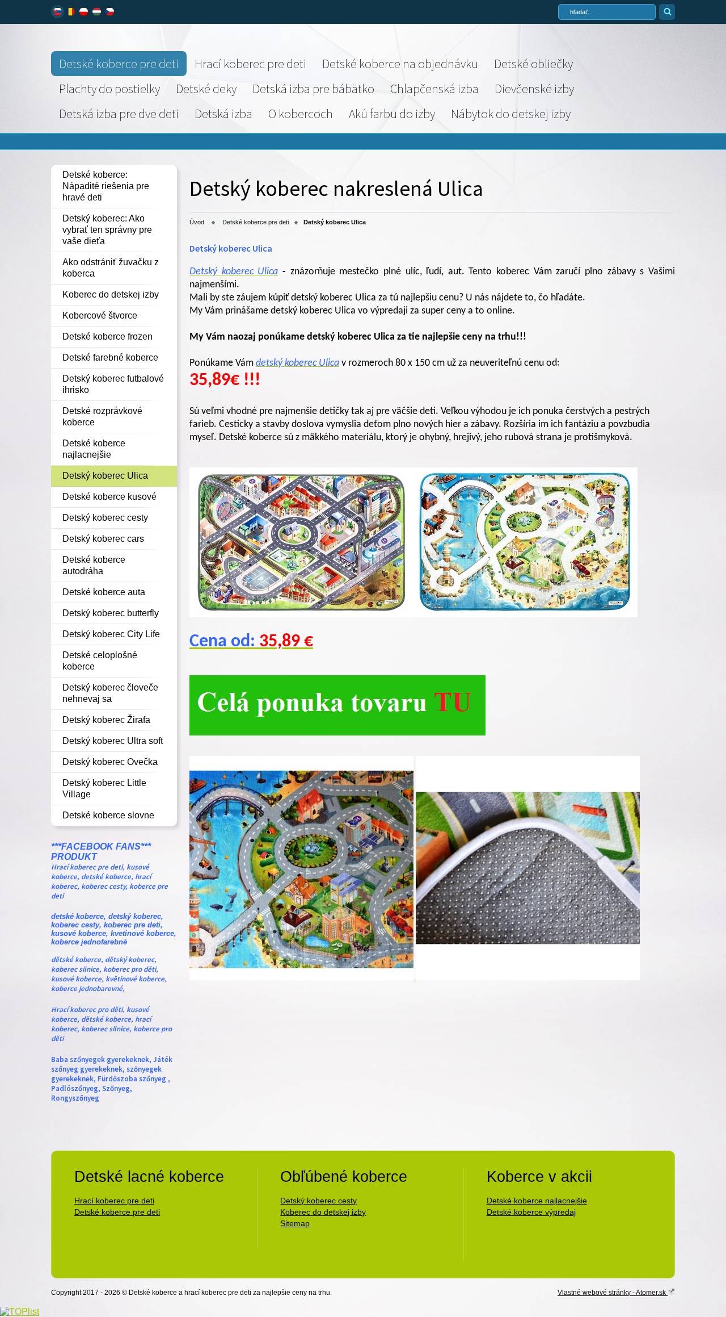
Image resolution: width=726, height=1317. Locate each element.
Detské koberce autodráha (93, 565)
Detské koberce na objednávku (400, 64)
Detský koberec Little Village (104, 788)
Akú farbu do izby (392, 114)
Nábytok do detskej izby (511, 114)
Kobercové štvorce (99, 315)
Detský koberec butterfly (110, 613)
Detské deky (206, 89)
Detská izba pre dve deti (119, 114)
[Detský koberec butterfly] (337, 732)
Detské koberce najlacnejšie (93, 448)
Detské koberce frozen (107, 336)
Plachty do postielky (109, 89)
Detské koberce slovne (108, 815)
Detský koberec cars (103, 538)
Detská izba (223, 114)
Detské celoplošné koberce (99, 660)
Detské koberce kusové (109, 496)
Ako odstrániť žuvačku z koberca (110, 267)
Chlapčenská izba (434, 89)
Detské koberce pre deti (119, 64)
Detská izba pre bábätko (313, 89)
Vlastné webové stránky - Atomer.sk (613, 1293)
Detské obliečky (533, 64)
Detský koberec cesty (105, 517)
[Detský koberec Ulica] (414, 977)
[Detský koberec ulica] (301, 615)
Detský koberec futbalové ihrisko (113, 384)
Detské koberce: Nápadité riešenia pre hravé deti (105, 186)
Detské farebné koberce (110, 357)
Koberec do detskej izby (110, 294)
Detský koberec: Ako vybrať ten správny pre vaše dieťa (107, 230)
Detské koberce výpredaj (531, 1211)
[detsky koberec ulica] (525, 614)
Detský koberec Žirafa (106, 720)
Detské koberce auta (103, 592)
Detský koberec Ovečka (110, 762)
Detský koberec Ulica (105, 475)
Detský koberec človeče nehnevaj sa (110, 693)
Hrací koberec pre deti (250, 64)
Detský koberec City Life (111, 634)
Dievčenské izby (534, 89)
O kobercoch (300, 114)
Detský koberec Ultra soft (112, 741)
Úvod (196, 222)
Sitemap (295, 1223)
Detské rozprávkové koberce (102, 416)
